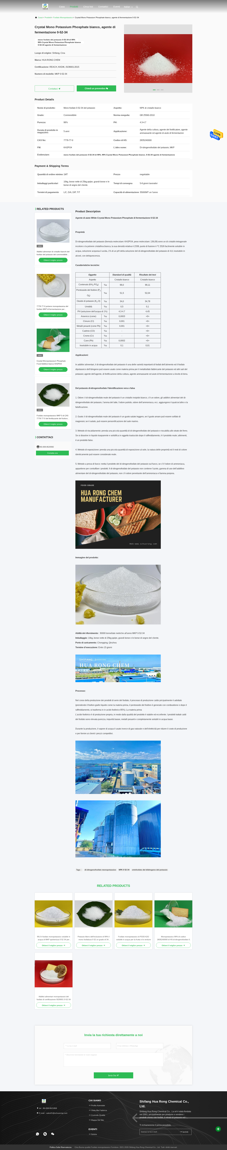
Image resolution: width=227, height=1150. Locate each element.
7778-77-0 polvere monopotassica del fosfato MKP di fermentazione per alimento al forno (52, 309)
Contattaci (53, 89)
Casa (62, 6)
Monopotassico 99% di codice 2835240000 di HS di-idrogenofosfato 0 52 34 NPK (173, 938)
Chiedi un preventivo (95, 88)
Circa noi (88, 6)
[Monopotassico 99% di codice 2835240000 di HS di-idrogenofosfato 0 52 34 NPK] (173, 913)
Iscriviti (185, 1132)
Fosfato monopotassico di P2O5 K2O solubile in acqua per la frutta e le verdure (133, 938)
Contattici (103, 6)
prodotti (48, 17)
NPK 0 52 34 (124, 870)
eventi (116, 6)
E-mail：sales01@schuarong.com (53, 1113)
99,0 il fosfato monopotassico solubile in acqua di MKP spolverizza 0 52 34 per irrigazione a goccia (53, 938)
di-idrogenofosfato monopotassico (100, 870)
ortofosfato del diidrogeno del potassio (149, 870)
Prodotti (74, 6)
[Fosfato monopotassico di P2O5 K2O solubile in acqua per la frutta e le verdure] (133, 913)
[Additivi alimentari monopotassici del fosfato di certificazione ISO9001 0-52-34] (54, 973)
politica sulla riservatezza (60, 1147)
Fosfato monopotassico (63, 17)
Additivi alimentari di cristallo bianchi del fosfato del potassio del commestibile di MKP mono (53, 254)
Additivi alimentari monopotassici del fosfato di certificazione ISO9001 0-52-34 (54, 997)
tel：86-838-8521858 (48, 1108)
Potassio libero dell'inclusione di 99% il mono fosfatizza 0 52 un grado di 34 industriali (93, 938)
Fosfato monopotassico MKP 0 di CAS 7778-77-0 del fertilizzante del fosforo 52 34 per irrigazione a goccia (52, 418)
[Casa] (45, 7)
